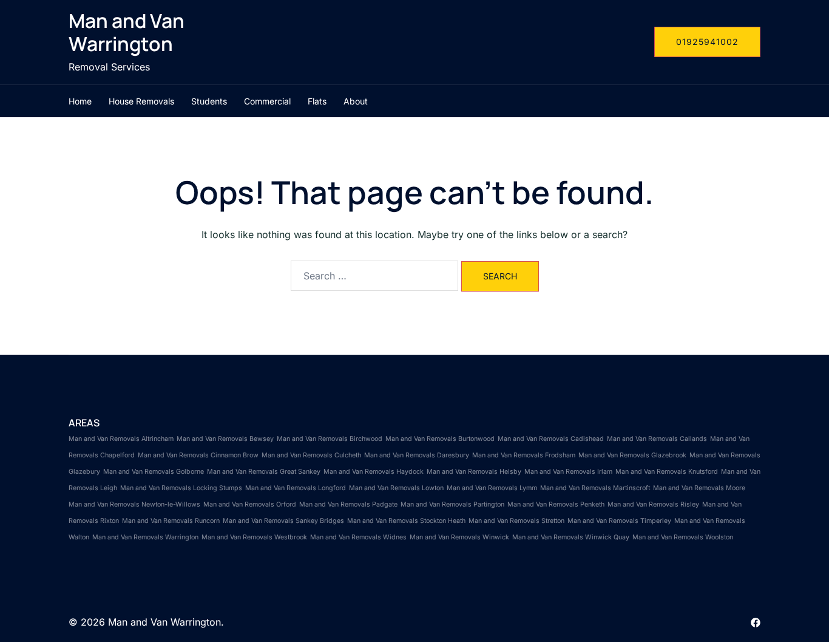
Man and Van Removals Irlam (568, 472)
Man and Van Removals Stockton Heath (406, 521)
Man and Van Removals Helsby (474, 472)
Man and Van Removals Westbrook (254, 537)
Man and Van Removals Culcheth (311, 455)
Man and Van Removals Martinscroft (595, 488)
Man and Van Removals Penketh (555, 504)
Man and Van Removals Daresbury (416, 455)
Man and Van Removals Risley (653, 504)
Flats (317, 101)
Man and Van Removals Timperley (619, 521)
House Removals (141, 101)
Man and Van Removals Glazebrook (632, 455)
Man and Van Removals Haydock (373, 472)
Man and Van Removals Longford (295, 488)
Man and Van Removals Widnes (358, 537)
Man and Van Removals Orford (249, 504)
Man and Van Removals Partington (452, 504)
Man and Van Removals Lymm (492, 488)
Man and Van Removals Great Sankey (263, 472)
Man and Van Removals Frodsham (523, 455)
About (355, 101)
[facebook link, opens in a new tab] (755, 622)
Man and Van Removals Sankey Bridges (283, 521)
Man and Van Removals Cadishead (551, 439)
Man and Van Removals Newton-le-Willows (134, 504)
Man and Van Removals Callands (657, 439)
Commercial (267, 101)
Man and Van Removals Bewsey (225, 439)
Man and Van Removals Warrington (145, 537)
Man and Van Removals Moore (699, 488)
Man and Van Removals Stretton (516, 521)
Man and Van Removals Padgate (348, 504)
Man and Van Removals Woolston (682, 537)
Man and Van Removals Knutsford (666, 472)
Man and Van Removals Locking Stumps (181, 488)
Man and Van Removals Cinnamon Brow (198, 455)
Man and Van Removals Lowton (396, 488)
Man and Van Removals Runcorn (171, 521)
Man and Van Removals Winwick (459, 537)
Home (80, 101)
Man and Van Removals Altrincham (121, 439)
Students (209, 101)
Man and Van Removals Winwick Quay (570, 537)
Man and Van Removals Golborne (153, 472)
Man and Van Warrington (126, 32)
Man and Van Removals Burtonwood (440, 439)
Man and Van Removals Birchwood (329, 439)
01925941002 (707, 41)
